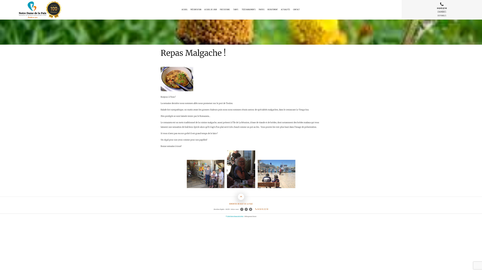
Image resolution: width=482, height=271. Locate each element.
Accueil (185, 10)
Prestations (225, 10)
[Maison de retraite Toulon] (40, 17)
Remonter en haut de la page (241, 204)
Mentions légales (219, 209)
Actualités (285, 10)
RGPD (228, 209)
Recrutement (273, 10)
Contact (296, 10)
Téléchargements (249, 10)
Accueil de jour (210, 10)
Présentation (196, 10)
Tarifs (235, 10)
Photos (262, 10)
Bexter (254, 216)
